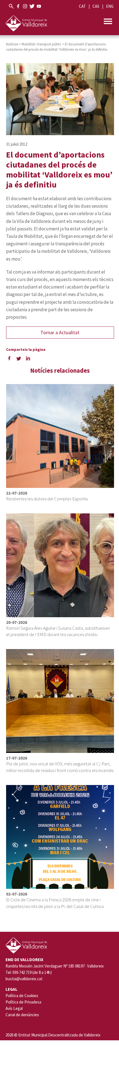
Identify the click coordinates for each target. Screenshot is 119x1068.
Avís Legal (14, 1008)
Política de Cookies (22, 995)
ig (25, 6)
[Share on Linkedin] (28, 358)
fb (18, 6)
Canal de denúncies (22, 1014)
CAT (82, 6)
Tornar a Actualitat (59, 332)
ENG (109, 6)
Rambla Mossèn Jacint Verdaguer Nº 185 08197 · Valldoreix (55, 966)
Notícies (12, 44)
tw (32, 6)
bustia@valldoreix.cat (24, 978)
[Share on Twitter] (18, 358)
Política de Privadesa (23, 1002)
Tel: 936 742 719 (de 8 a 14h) (29, 972)
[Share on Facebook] (9, 358)
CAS (95, 6)
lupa (11, 6)
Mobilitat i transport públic (41, 44)
